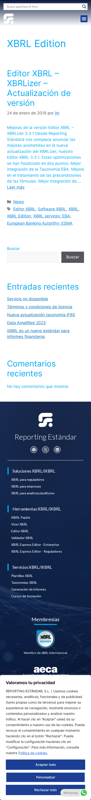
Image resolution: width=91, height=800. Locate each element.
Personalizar (45, 777)
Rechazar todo (45, 790)
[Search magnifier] (84, 6)
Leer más (15, 187)
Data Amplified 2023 (26, 322)
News (18, 201)
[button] (84, 18)
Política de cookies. (33, 753)
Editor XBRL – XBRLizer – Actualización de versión (39, 88)
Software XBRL (52, 209)
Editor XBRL (24, 209)
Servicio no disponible (27, 299)
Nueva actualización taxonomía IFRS (41, 314)
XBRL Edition (19, 216)
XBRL (73, 209)
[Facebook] (33, 449)
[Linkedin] (57, 449)
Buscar (13, 248)
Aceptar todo (45, 765)
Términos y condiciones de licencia (39, 307)
